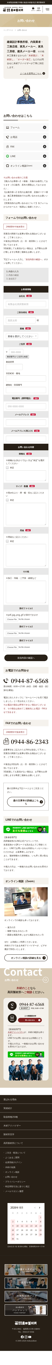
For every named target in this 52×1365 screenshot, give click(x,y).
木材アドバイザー (16, 1032)
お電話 (13, 137)
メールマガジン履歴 (14, 1191)
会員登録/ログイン (13, 1162)
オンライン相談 (21, 165)
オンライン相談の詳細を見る (26, 957)
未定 (12, 467)
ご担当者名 (22, 312)
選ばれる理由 (9, 1099)
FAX (12, 146)
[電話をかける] (26, 680)
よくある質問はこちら (31, 73)
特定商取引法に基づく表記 (17, 1186)
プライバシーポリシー (15, 1181)
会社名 (22, 295)
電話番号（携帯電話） (25, 398)
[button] (47, 9)
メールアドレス (22, 414)
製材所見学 (8, 1134)
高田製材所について (13, 1142)
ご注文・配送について (15, 1152)
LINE (12, 156)
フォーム (15, 127)
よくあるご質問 (12, 1157)
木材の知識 (10, 1167)
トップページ (8, 30)
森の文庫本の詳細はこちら (26, 802)
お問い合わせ (22, 30)
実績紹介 (7, 1108)
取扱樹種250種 (10, 1116)
